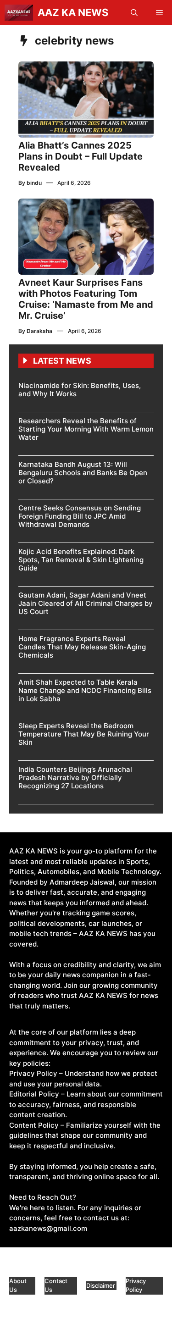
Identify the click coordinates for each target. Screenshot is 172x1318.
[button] (134, 12)
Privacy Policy (136, 1285)
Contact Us (55, 1285)
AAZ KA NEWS (73, 12)
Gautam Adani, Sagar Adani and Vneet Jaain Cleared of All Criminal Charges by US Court (85, 603)
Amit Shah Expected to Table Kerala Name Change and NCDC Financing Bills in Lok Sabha (84, 690)
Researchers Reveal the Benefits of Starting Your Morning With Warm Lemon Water (86, 429)
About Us (18, 1285)
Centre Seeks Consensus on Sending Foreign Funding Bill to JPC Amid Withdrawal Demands (79, 516)
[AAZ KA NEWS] (19, 12)
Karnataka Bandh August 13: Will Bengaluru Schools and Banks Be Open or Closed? (82, 472)
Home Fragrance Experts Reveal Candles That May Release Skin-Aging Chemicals (82, 646)
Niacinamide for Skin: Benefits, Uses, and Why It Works (79, 389)
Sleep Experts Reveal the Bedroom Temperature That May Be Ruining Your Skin (83, 734)
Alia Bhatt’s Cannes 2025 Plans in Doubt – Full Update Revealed (80, 156)
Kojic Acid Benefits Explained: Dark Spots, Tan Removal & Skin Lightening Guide (81, 559)
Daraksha (39, 330)
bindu (34, 182)
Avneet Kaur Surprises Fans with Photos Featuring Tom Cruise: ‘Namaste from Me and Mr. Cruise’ (85, 299)
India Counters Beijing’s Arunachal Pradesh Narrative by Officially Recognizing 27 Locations (75, 777)
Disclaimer (101, 1285)
